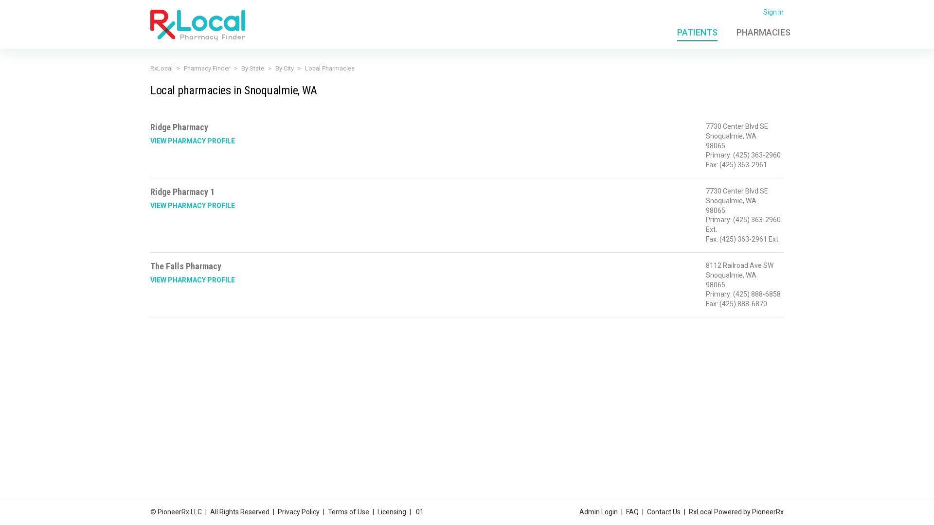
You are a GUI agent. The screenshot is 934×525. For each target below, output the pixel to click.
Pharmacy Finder (207, 68)
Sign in (773, 12)
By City (284, 68)
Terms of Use (348, 512)
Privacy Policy (299, 512)
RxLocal (161, 68)
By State (252, 68)
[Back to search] (197, 25)
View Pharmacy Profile (192, 141)
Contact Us (664, 512)
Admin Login (598, 512)
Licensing (391, 512)
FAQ (632, 512)
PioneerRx (768, 512)
